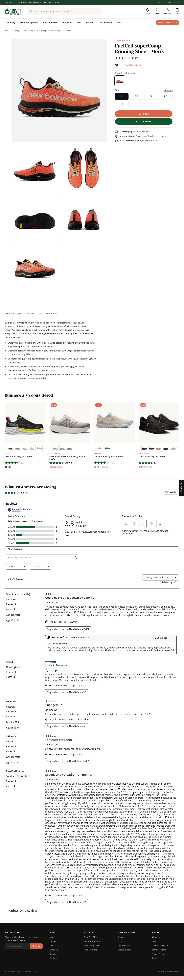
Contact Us (123, 937)
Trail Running (28, 31)
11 (151, 96)
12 (122, 104)
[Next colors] (44, 448)
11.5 (165, 96)
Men (51, 937)
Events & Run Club (160, 945)
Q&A (40, 313)
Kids (51, 945)
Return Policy (124, 945)
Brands (53, 954)
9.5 (136, 96)
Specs (20, 313)
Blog (154, 941)
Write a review (171, 492)
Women (53, 941)
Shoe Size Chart (91, 937)
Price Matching (90, 950)
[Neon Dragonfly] (120, 81)
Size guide (168, 90)
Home (7, 31)
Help (169, 2)
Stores (161, 2)
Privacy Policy (158, 954)
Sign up (36, 946)
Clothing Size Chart (92, 941)
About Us (156, 937)
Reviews (30, 313)
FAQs (120, 941)
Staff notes (51, 313)
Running (16, 31)
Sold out (144, 113)
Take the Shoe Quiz (166, 23)
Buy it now (143, 121)
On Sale (53, 958)
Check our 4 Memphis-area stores (151, 136)
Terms (154, 958)
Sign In (176, 2)
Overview (9, 313)
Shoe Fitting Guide (92, 945)
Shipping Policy (124, 950)
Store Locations (159, 950)
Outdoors (54, 950)
